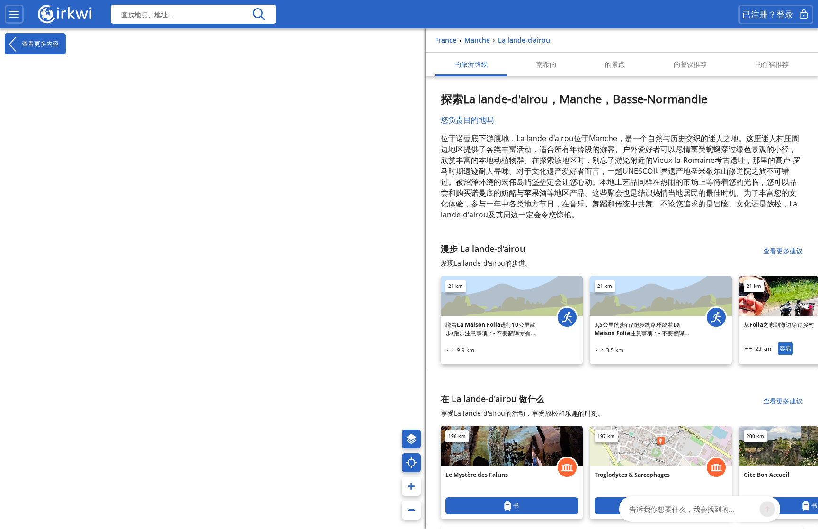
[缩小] (411, 510)
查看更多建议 (783, 250)
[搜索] (259, 14)
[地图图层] (411, 439)
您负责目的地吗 (467, 120)
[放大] (411, 486)
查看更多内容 (39, 43)
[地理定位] (411, 462)
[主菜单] (14, 14)
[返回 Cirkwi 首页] (65, 14)
